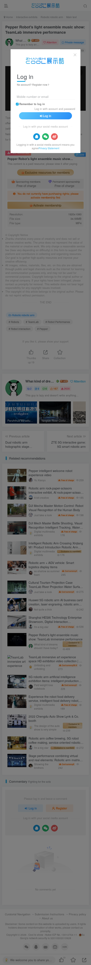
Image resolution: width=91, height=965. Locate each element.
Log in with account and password (54, 109)
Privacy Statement (49, 148)
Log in (47, 116)
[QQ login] (36, 136)
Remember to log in (32, 104)
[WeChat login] (45, 136)
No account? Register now (32, 84)
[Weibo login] (54, 136)
